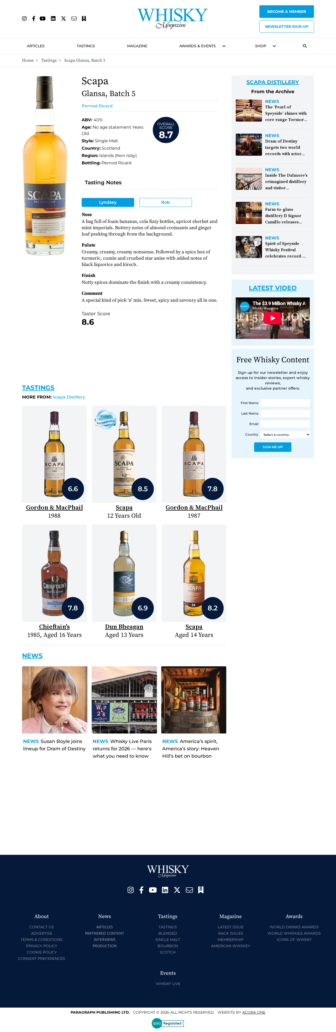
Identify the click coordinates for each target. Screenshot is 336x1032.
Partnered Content (104, 933)
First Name (249, 403)
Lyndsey (108, 202)
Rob (165, 202)
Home (28, 60)
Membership (231, 939)
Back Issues (230, 933)
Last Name (249, 413)
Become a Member (286, 11)
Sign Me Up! (273, 447)
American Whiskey (230, 946)
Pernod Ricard (97, 105)
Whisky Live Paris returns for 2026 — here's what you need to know (122, 748)
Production (105, 945)
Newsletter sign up (286, 26)
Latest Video (273, 288)
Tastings (86, 46)
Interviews (105, 939)
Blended (167, 933)
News (31, 741)
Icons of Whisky (294, 939)
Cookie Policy (42, 952)
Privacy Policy (41, 946)
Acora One (253, 1012)
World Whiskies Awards (294, 933)
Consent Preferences (41, 958)
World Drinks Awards (294, 927)
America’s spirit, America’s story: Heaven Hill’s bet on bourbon (190, 748)
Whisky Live (168, 983)
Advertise (41, 933)
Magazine (137, 46)
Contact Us (41, 927)
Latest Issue (231, 927)
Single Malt (167, 939)
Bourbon (168, 946)
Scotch (168, 952)
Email (253, 424)
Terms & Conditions (41, 939)
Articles (36, 46)
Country (251, 434)
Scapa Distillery (53, 397)
